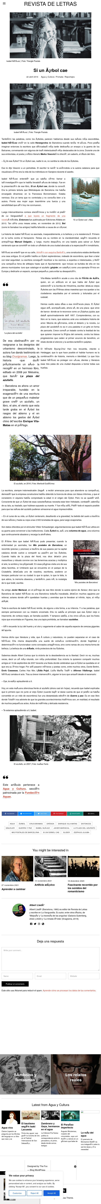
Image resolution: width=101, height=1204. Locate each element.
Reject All (34, 1193)
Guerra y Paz (25, 828)
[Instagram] (39, 923)
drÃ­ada (50, 823)
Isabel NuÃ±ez (43, 828)
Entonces (86, 823)
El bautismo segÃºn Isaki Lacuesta (28, 1126)
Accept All (51, 1193)
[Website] (43, 923)
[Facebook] (31, 923)
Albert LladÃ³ (36, 905)
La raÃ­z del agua (87, 1134)
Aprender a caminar (13, 889)
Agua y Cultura (47, 76)
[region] (34, 1185)
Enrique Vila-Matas (67, 823)
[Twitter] (35, 923)
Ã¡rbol (22, 823)
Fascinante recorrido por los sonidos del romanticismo (83, 888)
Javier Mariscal (62, 828)
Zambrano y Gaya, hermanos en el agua (50, 1126)
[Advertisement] (24, 1029)
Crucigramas (36, 823)
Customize (17, 1193)
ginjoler (10, 828)
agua (12, 823)
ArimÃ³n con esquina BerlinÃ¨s (50, 252)
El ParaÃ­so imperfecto (67, 1126)
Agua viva (7, 1127)
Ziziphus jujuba (81, 832)
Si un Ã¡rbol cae (51, 832)
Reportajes (70, 76)
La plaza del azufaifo (84, 828)
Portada (59, 76)
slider (66, 832)
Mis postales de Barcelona (25, 832)
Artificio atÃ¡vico (45, 885)
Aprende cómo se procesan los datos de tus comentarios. (69, 990)
